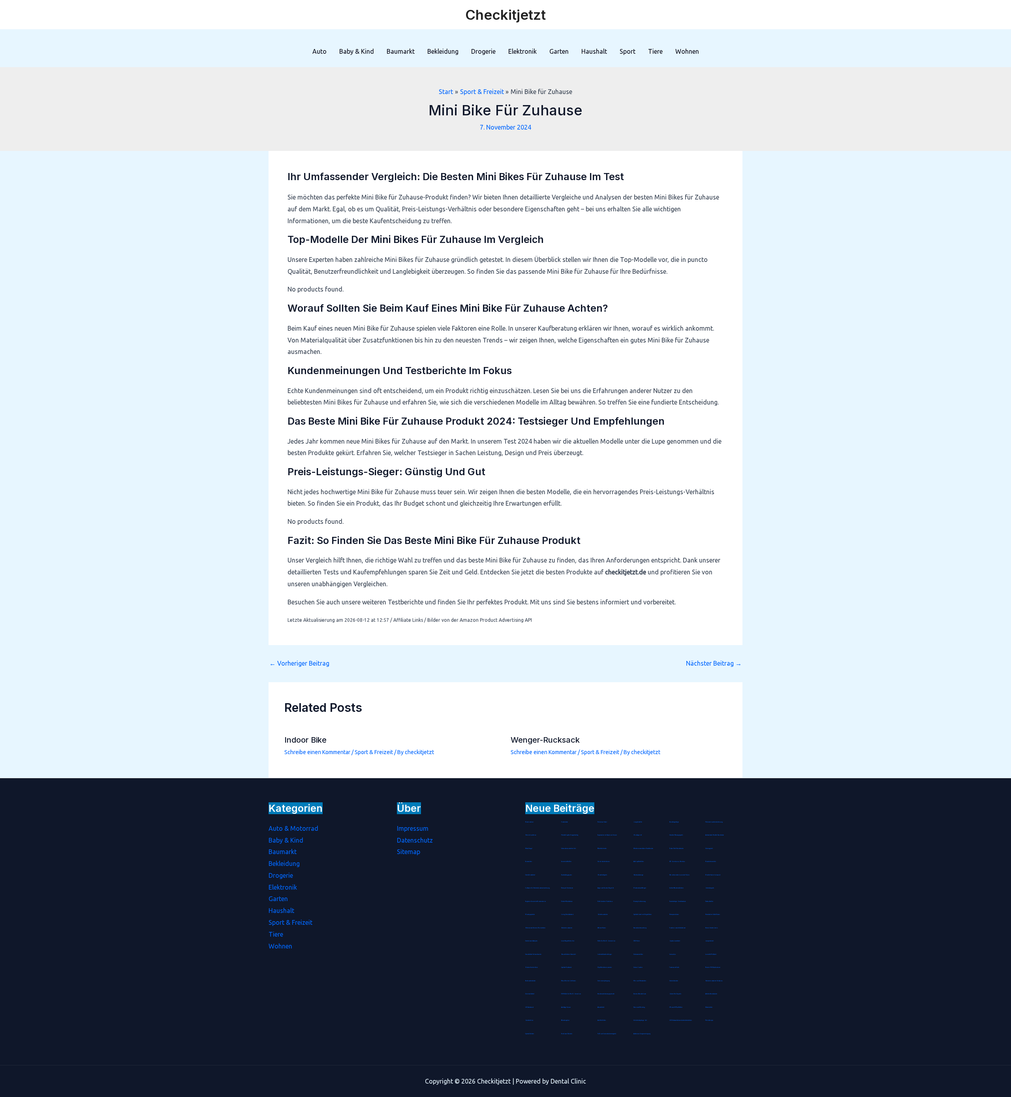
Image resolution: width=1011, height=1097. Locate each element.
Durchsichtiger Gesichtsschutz (677, 901)
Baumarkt (401, 51)
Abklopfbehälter (638, 861)
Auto (319, 51)
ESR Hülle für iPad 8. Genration (571, 994)
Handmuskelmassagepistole (606, 994)
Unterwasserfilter (638, 954)
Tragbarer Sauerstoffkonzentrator (535, 901)
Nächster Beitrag (714, 663)
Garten (559, 51)
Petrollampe (709, 1020)
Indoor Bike (305, 740)
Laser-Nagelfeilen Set (567, 941)
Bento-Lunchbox (530, 835)
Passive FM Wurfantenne (712, 967)
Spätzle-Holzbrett (566, 967)
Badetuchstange (638, 875)
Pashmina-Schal (602, 822)
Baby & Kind (356, 51)
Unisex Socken (638, 967)
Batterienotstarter (566, 928)
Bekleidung (443, 51)
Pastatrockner (529, 822)
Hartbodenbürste (530, 981)
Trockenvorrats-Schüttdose (677, 928)
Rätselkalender (602, 848)
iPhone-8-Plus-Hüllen (675, 1007)
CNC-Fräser (636, 941)
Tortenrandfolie (674, 967)
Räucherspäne (565, 1020)
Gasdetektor (529, 1020)
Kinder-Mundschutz (566, 901)
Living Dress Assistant (567, 914)
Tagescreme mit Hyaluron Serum (607, 835)
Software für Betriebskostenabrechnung (537, 888)
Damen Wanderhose (639, 994)
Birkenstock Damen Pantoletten (535, 928)
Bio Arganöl (637, 835)
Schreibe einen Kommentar (317, 752)
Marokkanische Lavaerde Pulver (679, 875)
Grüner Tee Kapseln (675, 994)
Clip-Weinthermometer (605, 967)
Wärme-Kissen (602, 928)
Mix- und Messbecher (639, 981)
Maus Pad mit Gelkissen (568, 981)
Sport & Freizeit (374, 752)
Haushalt (594, 51)
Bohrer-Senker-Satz (531, 967)
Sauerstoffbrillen (566, 861)
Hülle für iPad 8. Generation (606, 941)
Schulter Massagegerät (676, 835)
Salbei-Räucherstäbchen (676, 888)
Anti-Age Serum (566, 1007)
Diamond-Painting (639, 1007)
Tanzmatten (528, 861)
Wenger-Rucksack (545, 740)
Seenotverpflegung (604, 981)
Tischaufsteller (709, 901)
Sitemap (408, 851)
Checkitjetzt (505, 14)
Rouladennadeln (710, 861)
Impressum (412, 828)
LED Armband (529, 1007)
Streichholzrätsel (530, 875)
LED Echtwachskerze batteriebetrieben (680, 1020)
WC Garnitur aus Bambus (677, 861)
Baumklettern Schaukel (568, 954)
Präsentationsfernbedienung (714, 822)
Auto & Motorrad (293, 828)
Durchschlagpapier (566, 875)
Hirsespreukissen (674, 914)
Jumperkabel (709, 941)
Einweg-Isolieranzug (639, 901)
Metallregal (528, 848)
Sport (627, 51)
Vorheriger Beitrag (299, 663)
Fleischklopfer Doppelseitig (569, 835)
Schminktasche (673, 981)
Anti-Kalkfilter (602, 1020)
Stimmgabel (709, 848)
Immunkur (672, 954)
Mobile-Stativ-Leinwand (712, 875)
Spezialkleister (529, 1034)
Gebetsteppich (709, 888)
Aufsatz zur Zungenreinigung (641, 1034)
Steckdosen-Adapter (531, 941)
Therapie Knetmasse (567, 888)
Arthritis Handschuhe (711, 994)
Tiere (655, 51)
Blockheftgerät (602, 875)
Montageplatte (530, 914)
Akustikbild (601, 1007)
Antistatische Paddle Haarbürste (714, 835)
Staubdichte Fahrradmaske (533, 954)
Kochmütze (564, 822)
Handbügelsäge (674, 822)
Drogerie (483, 51)
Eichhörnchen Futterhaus (605, 901)
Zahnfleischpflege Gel (640, 1020)
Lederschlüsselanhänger (605, 954)
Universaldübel (529, 994)
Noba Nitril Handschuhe (676, 848)
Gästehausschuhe (603, 914)
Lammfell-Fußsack (710, 954)
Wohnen (687, 51)
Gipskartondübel (674, 941)
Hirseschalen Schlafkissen (712, 914)
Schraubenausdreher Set (568, 848)
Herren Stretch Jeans (711, 928)
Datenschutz (415, 840)
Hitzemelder (708, 1007)
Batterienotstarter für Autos (713, 981)
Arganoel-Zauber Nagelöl (606, 888)
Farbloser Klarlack (566, 1034)
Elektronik (522, 51)
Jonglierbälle (637, 822)
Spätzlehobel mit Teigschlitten (642, 914)
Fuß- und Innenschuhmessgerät (607, 1034)
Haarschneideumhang (639, 928)
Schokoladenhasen (604, 861)
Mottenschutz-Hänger (639, 888)
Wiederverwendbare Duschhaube (643, 848)
